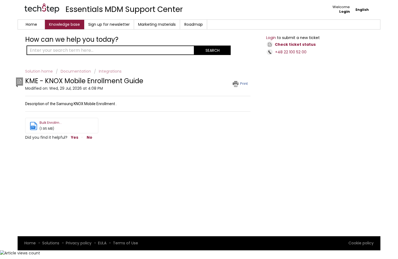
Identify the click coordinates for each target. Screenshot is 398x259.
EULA (102, 243)
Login (271, 37)
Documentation (76, 71)
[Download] (189, 57)
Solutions (50, 243)
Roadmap (193, 24)
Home (31, 24)
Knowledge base (64, 24)
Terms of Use (125, 243)
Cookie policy (361, 243)
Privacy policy (79, 243)
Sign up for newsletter (109, 24)
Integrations (110, 71)
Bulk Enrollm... (51, 122)
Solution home (39, 71)
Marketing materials (157, 24)
